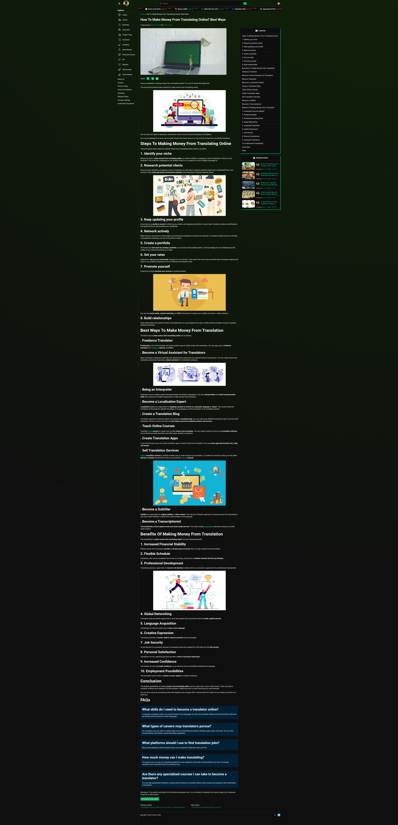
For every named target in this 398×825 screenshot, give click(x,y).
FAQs (244, 151)
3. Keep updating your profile (252, 47)
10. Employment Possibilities (252, 143)
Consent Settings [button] (124, 100)
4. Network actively (249, 50)
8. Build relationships (249, 65)
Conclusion (246, 147)
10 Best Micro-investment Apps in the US (206, 807)
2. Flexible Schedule (249, 115)
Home (142, 14)
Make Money (156, 25)
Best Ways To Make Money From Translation (258, 68)
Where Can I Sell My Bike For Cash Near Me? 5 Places (270, 185)
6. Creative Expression (250, 129)
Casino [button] (124, 20)
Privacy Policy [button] (123, 86)
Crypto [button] (124, 15)
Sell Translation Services (251, 97)
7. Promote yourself (249, 61)
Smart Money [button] (127, 75)
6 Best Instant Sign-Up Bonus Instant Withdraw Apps (269, 194)
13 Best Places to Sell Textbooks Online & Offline (269, 204)
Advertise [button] (121, 93)
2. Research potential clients (252, 43)
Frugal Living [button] (127, 35)
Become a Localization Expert (253, 83)
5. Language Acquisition (251, 126)
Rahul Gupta (167, 25)
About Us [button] (121, 79)
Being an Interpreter (249, 79)
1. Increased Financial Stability (253, 111)
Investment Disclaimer (150, 799)
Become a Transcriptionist (251, 104)
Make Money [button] (127, 50)
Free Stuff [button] (126, 30)
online (150, 431)
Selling (143, 455)
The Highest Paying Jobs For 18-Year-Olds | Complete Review (162, 807)
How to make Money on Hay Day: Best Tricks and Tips (269, 166)
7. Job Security (247, 133)
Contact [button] (120, 83)
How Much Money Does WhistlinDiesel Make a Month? (269, 175)
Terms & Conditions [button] (125, 90)
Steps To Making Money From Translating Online (260, 36)
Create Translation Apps (251, 93)
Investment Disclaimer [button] (126, 104)
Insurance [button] (126, 40)
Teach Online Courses (250, 90)
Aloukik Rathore (273, 169)
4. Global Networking (249, 122)
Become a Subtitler (249, 100)
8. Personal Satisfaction (251, 136)
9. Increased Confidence (251, 140)
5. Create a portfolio (249, 54)
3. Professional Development (252, 118)
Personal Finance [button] (128, 55)
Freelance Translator (249, 72)
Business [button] (125, 25)
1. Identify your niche (249, 40)
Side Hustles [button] (127, 70)
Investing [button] (125, 45)
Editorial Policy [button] (123, 97)
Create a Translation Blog (251, 86)
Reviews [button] (125, 65)
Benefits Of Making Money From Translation (258, 108)
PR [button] (123, 60)
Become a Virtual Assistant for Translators (257, 75)
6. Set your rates (248, 57)
